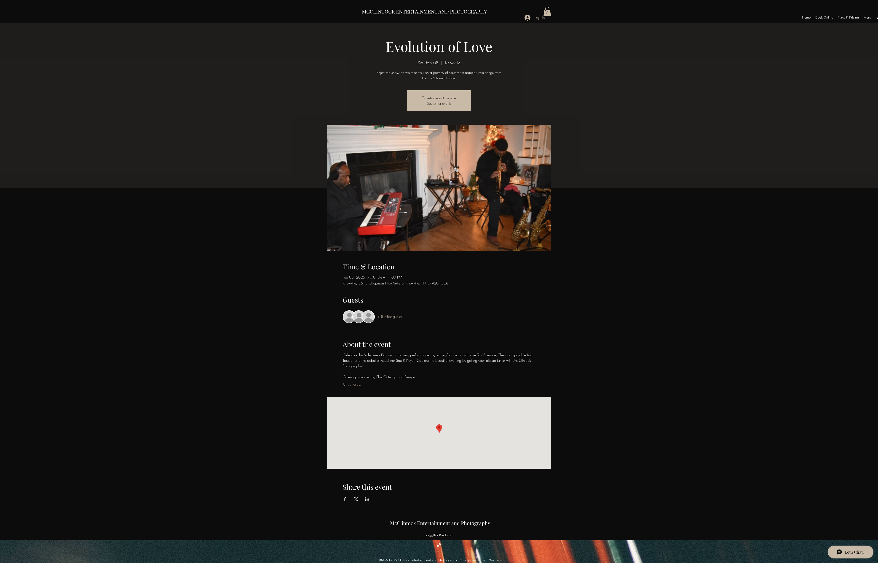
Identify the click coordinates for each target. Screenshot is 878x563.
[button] (547, 11)
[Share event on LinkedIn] (367, 499)
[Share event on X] (356, 499)
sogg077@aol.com (440, 535)
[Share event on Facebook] (345, 499)
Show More (352, 384)
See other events (439, 103)
